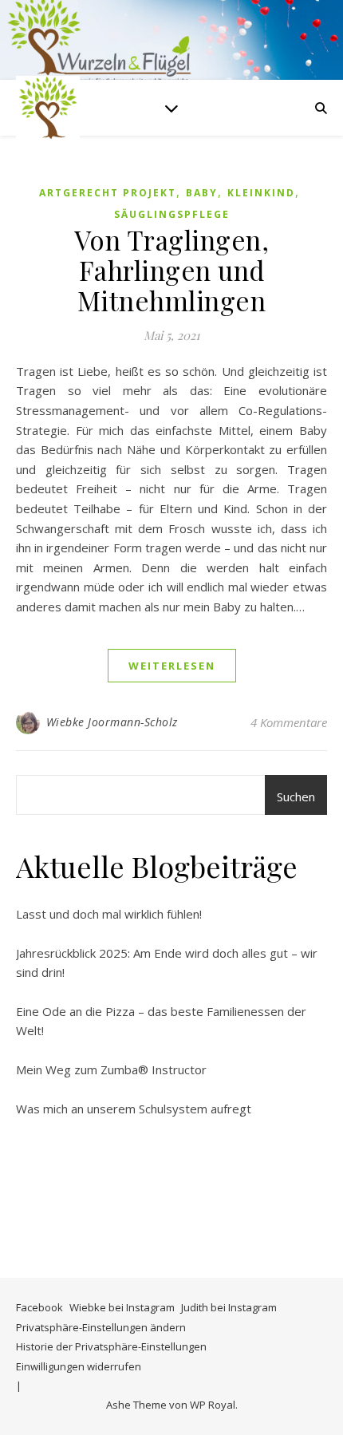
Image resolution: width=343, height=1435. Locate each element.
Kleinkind (261, 193)
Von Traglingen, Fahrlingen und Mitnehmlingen (172, 270)
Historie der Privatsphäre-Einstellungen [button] (111, 1346)
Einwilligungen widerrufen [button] (78, 1366)
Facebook (39, 1307)
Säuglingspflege (172, 214)
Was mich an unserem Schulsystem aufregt (133, 1109)
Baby (202, 193)
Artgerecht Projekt (107, 193)
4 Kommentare (288, 722)
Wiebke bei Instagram (122, 1307)
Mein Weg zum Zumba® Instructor (111, 1069)
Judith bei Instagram (229, 1307)
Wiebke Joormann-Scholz (112, 721)
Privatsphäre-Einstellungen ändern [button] (101, 1327)
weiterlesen (171, 665)
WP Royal (212, 1404)
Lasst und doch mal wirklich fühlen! (109, 914)
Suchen (296, 796)
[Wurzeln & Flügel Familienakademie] (48, 108)
